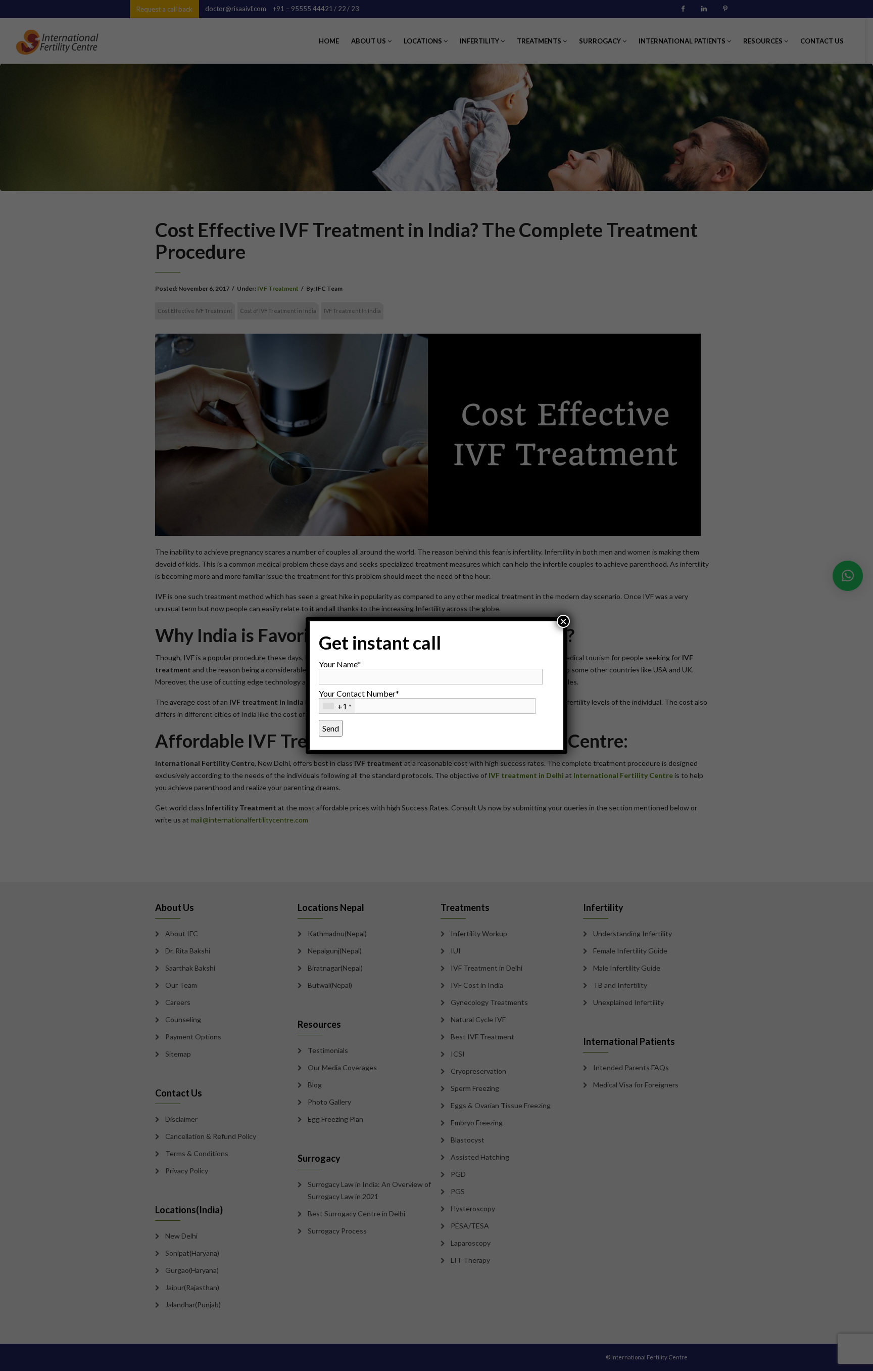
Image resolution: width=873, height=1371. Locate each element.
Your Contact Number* (359, 700)
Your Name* (340, 664)
